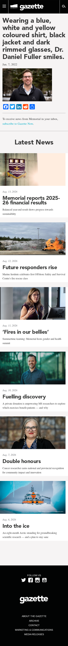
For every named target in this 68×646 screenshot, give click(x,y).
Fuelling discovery (24, 396)
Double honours (21, 461)
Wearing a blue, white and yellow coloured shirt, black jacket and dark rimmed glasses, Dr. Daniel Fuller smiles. (33, 38)
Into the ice (15, 526)
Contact (34, 625)
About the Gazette (34, 616)
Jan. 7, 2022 (9, 64)
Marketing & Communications (34, 630)
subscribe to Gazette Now (17, 124)
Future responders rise (29, 267)
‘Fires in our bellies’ (25, 332)
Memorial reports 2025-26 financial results (31, 200)
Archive (34, 620)
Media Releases (34, 634)
